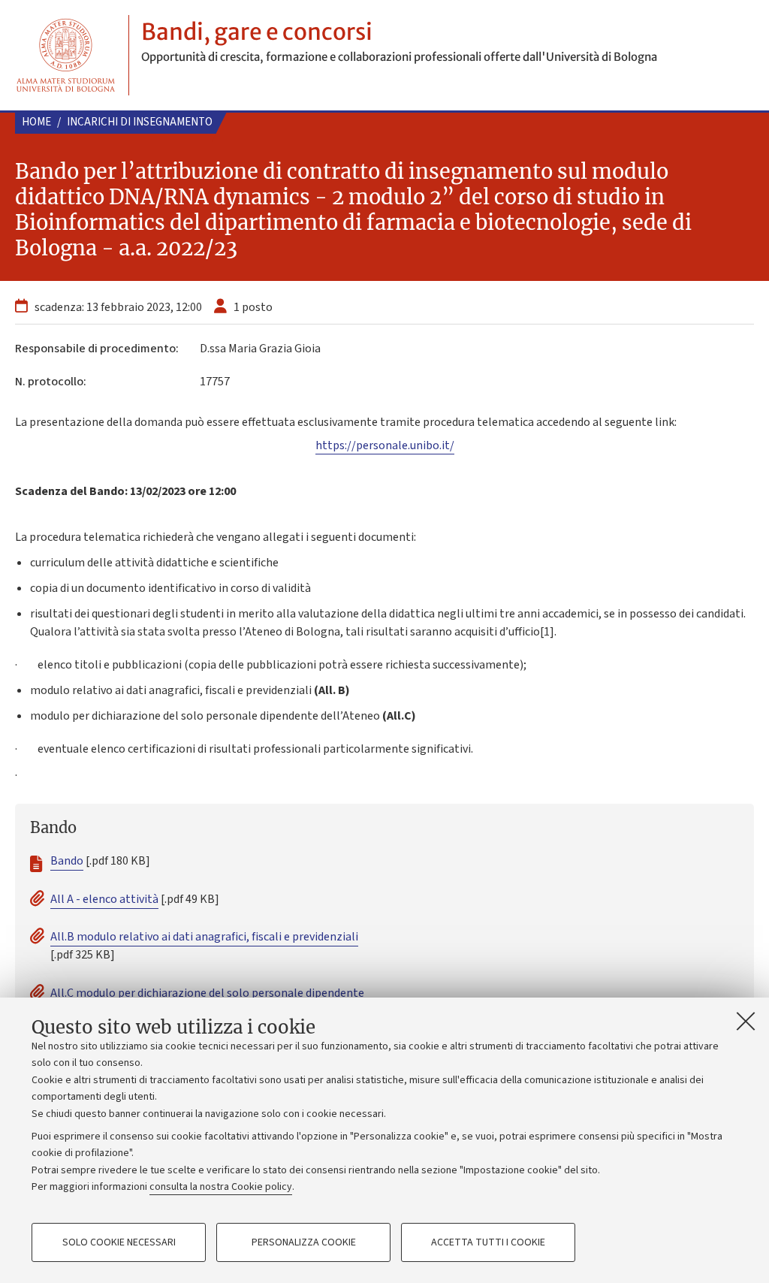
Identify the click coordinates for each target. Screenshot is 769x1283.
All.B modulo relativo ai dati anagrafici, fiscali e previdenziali (204, 936)
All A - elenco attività (104, 899)
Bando (66, 861)
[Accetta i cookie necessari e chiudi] (746, 1021)
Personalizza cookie (304, 1242)
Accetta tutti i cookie (488, 1242)
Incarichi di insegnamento (140, 122)
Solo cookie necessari (119, 1242)
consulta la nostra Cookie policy (220, 1186)
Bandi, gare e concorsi (256, 31)
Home (36, 122)
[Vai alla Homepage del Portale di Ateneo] (65, 55)
